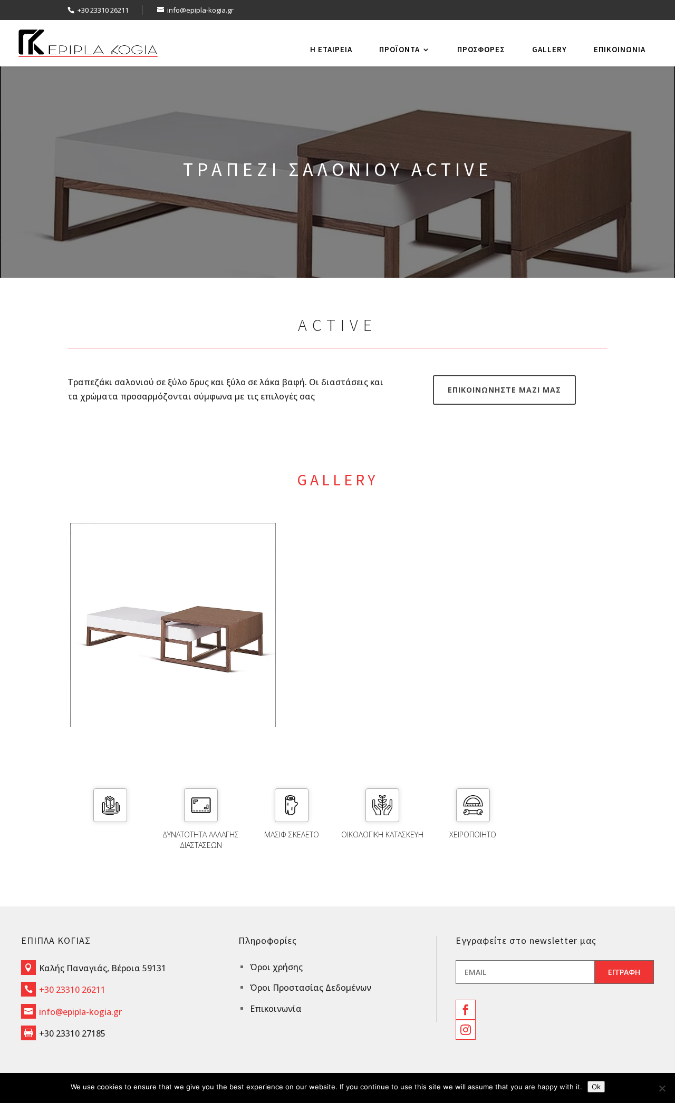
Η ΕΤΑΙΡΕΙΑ (331, 49)
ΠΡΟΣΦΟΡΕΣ (481, 49)
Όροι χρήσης (276, 967)
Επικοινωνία (619, 49)
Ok (596, 1086)
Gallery (549, 49)
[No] (662, 1088)
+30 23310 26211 (103, 10)
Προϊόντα (399, 49)
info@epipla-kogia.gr (80, 1012)
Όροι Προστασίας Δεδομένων (310, 987)
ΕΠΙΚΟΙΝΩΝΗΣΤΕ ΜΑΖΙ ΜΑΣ (504, 390)
